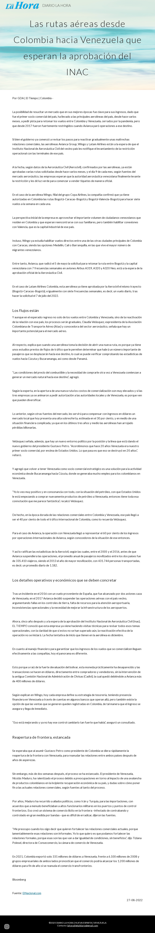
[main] (77, 45)
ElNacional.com (31, 893)
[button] (6, 926)
